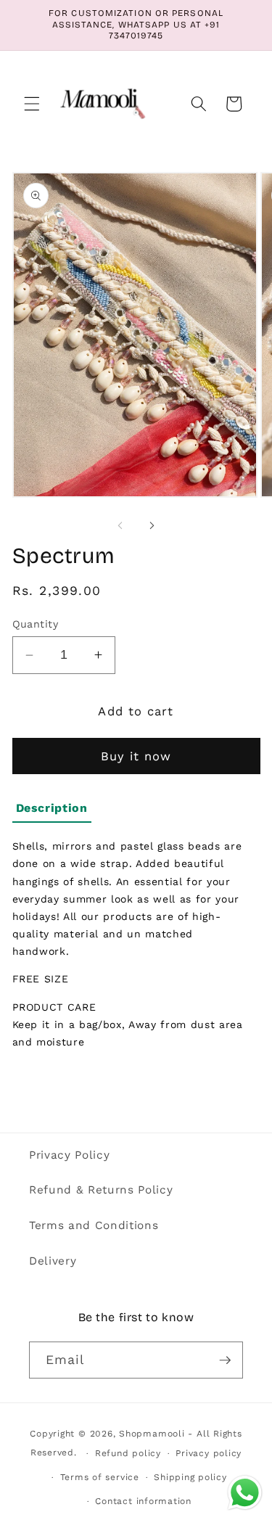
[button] (32, 103)
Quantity (35, 624)
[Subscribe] (224, 1360)
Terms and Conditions (93, 1225)
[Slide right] (152, 526)
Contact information (143, 1501)
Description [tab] (52, 808)
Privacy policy (209, 1453)
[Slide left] (120, 526)
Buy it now (136, 756)
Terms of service (99, 1477)
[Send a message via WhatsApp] (245, 1493)
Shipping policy (190, 1477)
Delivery (52, 1261)
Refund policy (128, 1453)
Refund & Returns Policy (101, 1189)
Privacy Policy (69, 1155)
